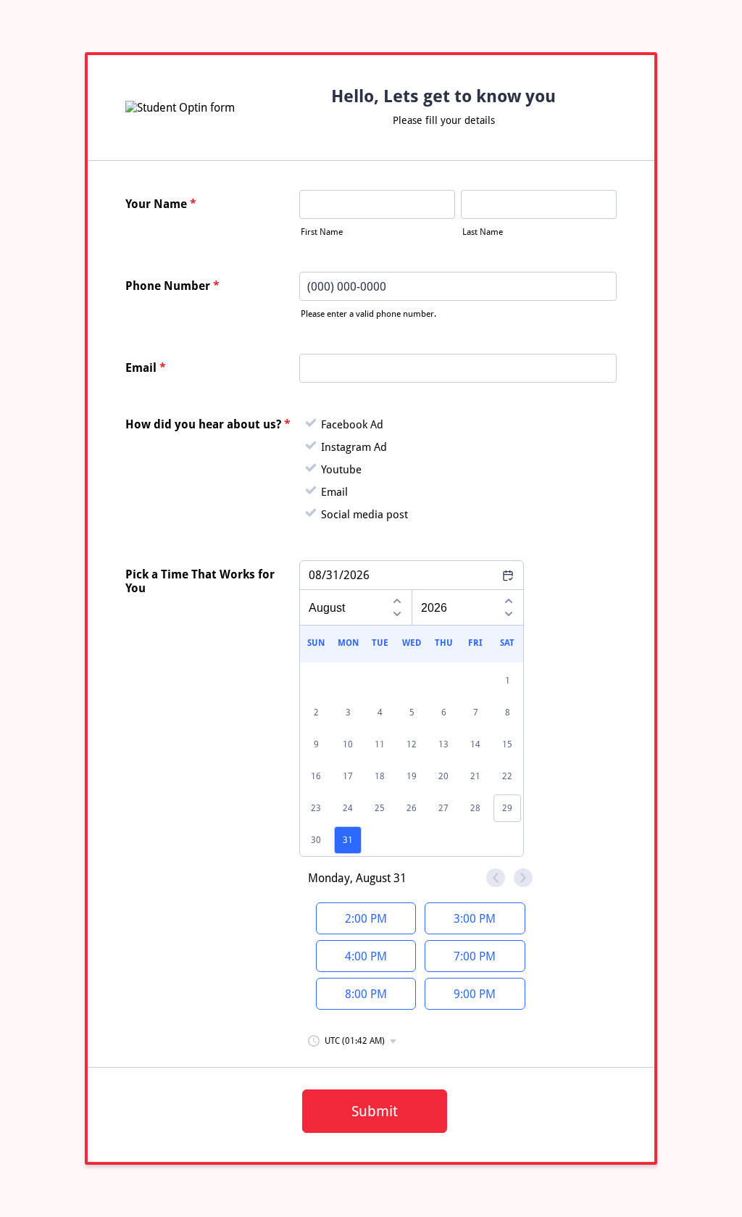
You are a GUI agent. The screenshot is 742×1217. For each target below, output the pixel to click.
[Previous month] (397, 598)
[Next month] (397, 616)
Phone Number (172, 286)
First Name (322, 232)
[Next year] (508, 616)
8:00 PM (366, 994)
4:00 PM (366, 956)
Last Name (482, 232)
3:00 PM (475, 919)
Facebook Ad (352, 424)
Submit (374, 1111)
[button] (353, 1041)
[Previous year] (508, 598)
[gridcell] (348, 840)
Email (145, 368)
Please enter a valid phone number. (368, 314)
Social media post (364, 514)
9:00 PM (475, 994)
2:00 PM (366, 919)
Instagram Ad (354, 447)
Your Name (160, 204)
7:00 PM (475, 956)
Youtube (341, 469)
